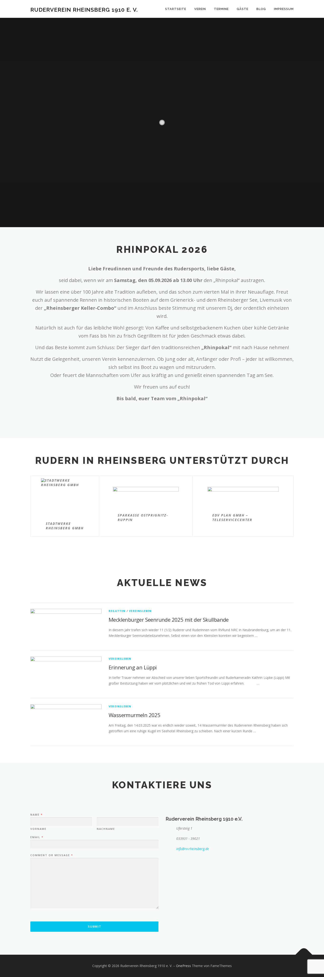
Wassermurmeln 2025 (134, 715)
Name (36, 814)
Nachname (106, 829)
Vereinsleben (140, 611)
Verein (200, 9)
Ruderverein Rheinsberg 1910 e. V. (84, 9)
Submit (94, 926)
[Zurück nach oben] (304, 954)
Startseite (175, 9)
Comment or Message (51, 855)
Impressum (284, 9)
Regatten (117, 611)
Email (36, 837)
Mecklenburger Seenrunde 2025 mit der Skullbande (169, 619)
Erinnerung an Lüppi (133, 667)
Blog (261, 9)
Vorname (38, 829)
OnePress (183, 965)
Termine (221, 9)
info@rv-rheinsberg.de (192, 848)
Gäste (242, 9)
